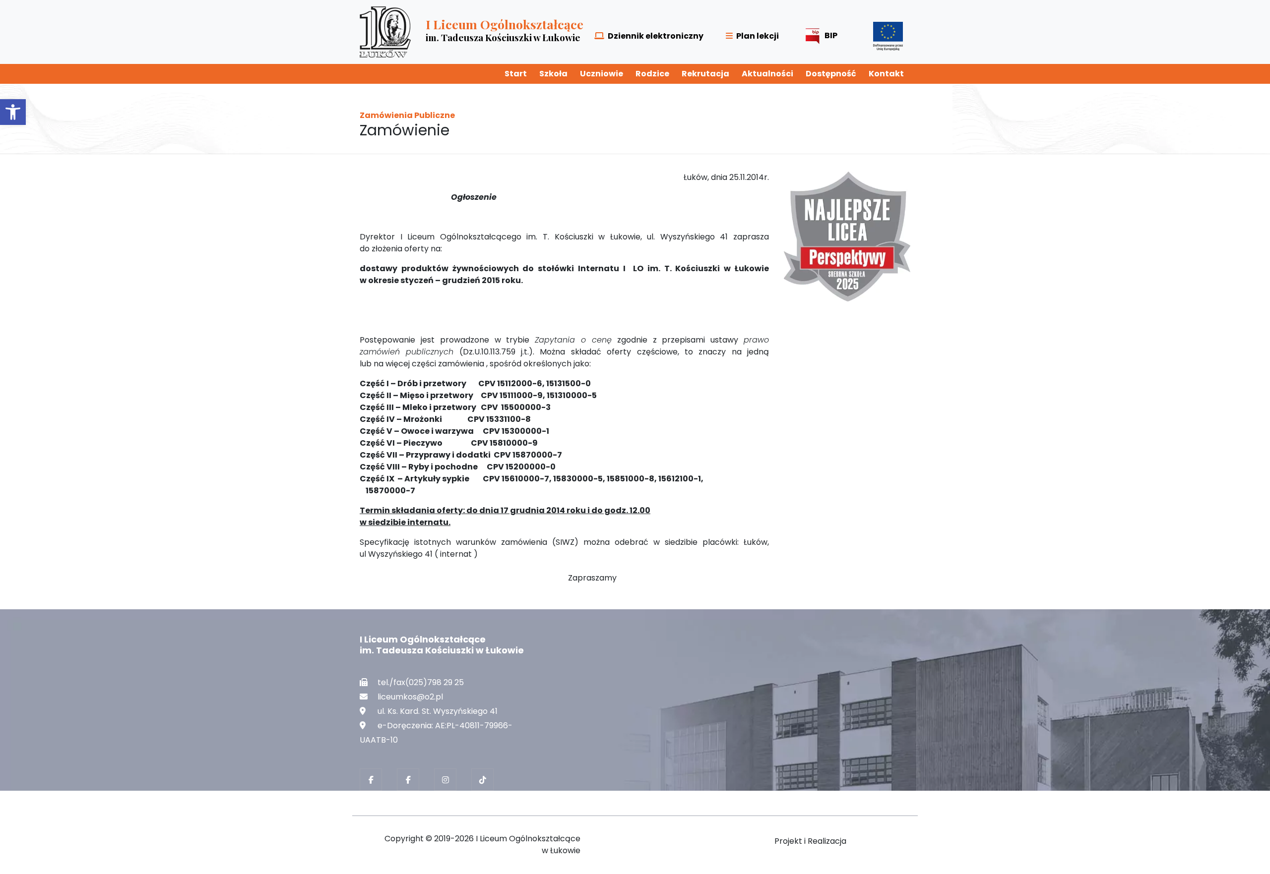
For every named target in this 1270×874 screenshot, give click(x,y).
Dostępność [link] (831, 73)
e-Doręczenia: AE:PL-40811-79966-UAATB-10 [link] (436, 733)
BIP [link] (831, 35)
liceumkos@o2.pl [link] (410, 696)
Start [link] (516, 73)
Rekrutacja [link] (705, 73)
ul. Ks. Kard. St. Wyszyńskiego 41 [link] (438, 711)
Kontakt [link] (886, 73)
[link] (13, 112)
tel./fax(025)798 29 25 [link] (421, 682)
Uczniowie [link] (601, 73)
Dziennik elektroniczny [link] (655, 36)
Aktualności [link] (767, 73)
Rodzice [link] (652, 73)
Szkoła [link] (553, 73)
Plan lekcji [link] (757, 36)
